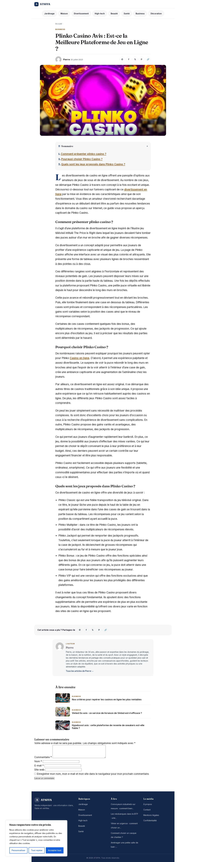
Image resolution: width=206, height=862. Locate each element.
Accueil (58, 24)
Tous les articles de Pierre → (80, 671)
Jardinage (49, 13)
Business (140, 13)
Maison (64, 13)
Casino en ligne (79, 358)
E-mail (39, 765)
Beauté (114, 13)
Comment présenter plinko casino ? (83, 154)
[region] (36, 838)
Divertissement (81, 13)
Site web (39, 769)
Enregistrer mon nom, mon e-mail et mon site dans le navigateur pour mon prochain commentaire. (93, 773)
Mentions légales (151, 815)
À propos (147, 804)
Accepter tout (54, 850)
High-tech (100, 13)
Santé (127, 13)
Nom (38, 761)
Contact (147, 809)
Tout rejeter (36, 850)
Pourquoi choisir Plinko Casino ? (81, 159)
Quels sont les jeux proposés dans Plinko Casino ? (93, 164)
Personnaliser (18, 850)
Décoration (156, 13)
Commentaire (43, 757)
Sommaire (65, 146)
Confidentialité (150, 820)
